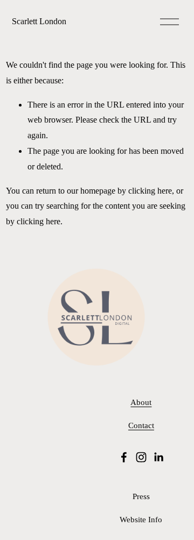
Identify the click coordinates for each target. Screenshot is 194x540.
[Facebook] (124, 457)
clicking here (150, 190)
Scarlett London (39, 21)
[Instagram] (141, 457)
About (140, 402)
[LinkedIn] (158, 457)
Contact (141, 425)
